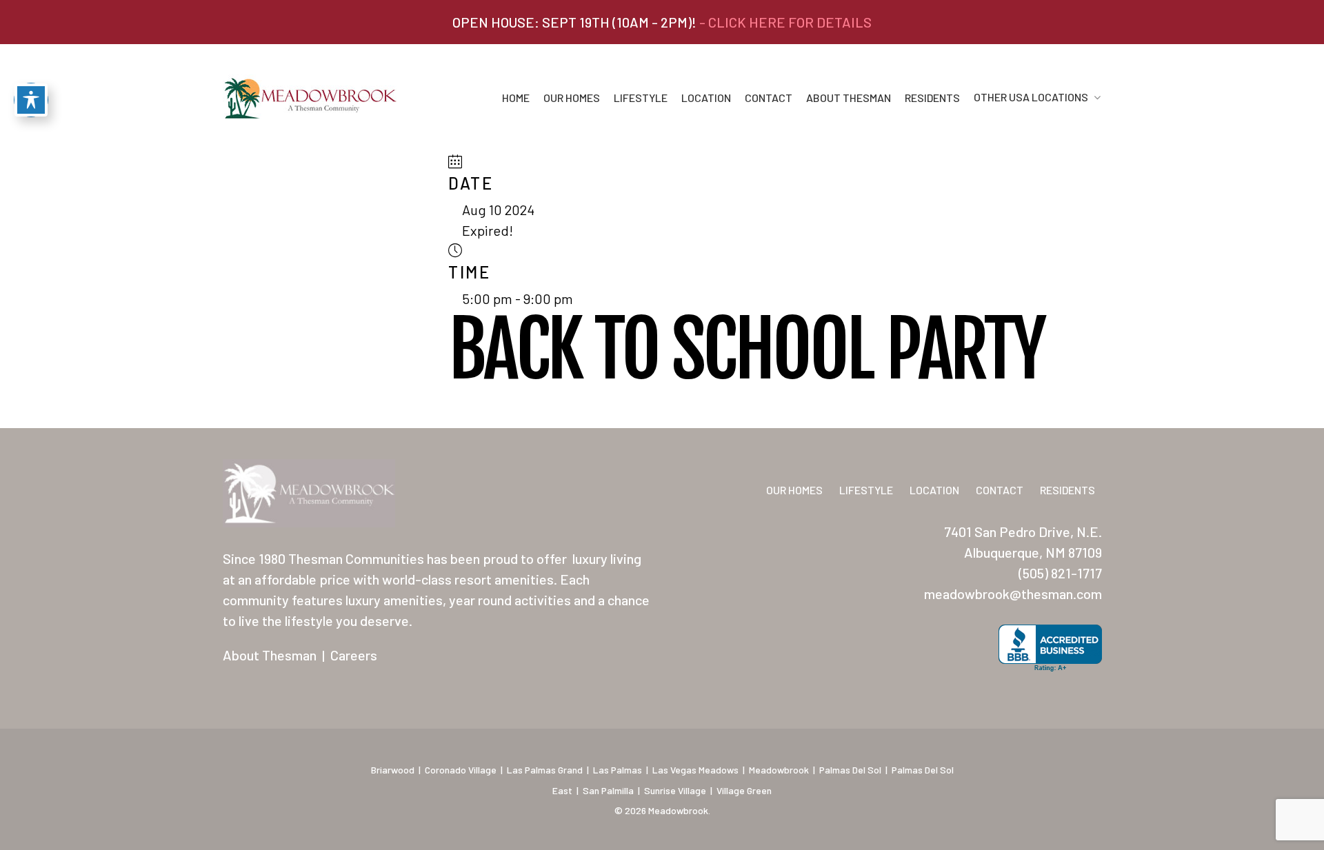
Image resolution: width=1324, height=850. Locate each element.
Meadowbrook (779, 770)
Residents (932, 97)
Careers (353, 655)
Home (516, 97)
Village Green (744, 790)
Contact (768, 97)
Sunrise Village (675, 790)
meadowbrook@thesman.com (1013, 593)
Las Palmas (617, 770)
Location (706, 97)
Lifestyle (641, 97)
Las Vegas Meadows (695, 770)
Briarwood (392, 770)
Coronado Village (460, 770)
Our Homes (571, 97)
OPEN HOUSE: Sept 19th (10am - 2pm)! (662, 22)
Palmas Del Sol (850, 770)
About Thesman (848, 97)
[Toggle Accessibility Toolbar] (31, 100)
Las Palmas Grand (545, 770)
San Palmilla (608, 790)
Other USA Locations (1031, 97)
